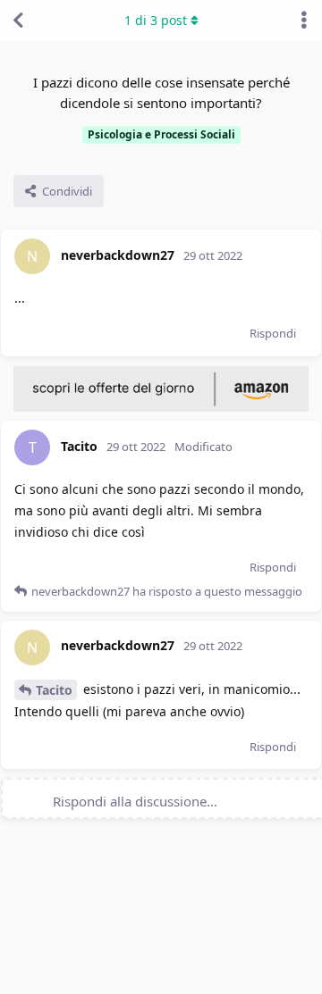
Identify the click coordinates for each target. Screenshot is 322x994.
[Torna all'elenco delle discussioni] (18, 20)
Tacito (54, 689)
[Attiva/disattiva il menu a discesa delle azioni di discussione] (304, 20)
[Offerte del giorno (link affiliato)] (161, 407)
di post (155, 20)
